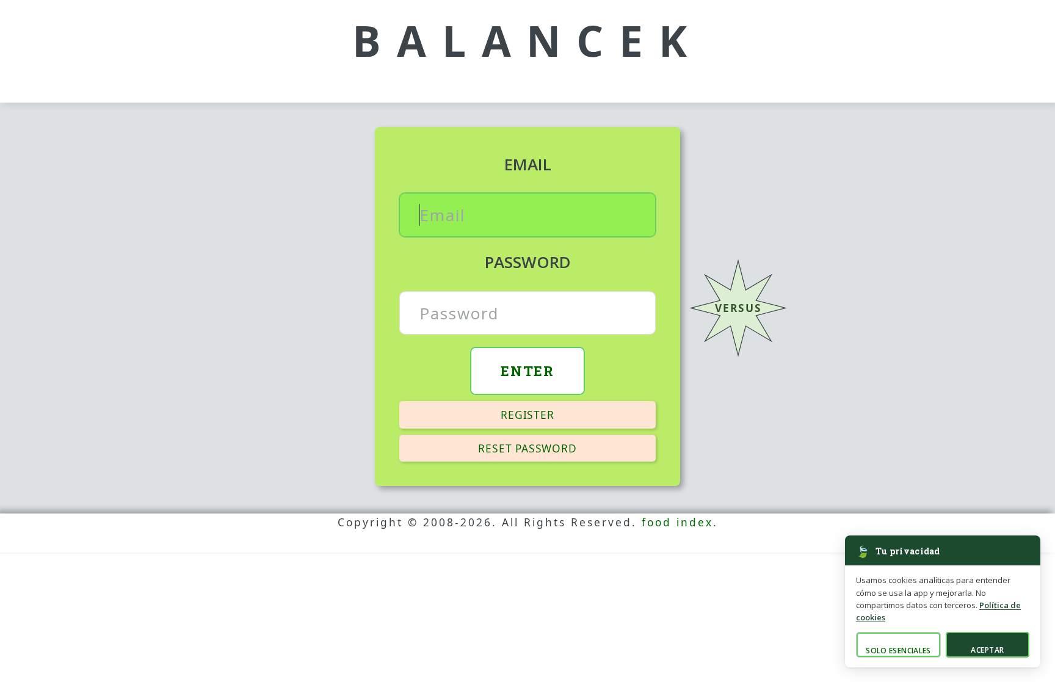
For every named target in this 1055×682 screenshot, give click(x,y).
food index (677, 522)
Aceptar (987, 650)
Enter (527, 370)
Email (527, 164)
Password (528, 262)
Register (527, 414)
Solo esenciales (898, 650)
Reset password (527, 448)
